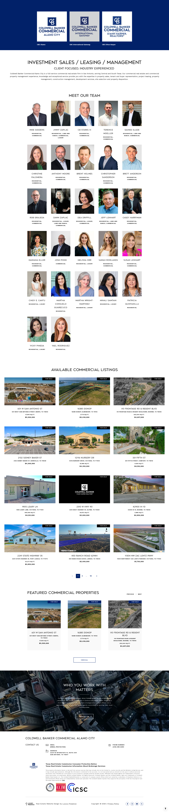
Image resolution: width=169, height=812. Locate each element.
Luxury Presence (69, 804)
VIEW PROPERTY (30, 398)
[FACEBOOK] (127, 804)
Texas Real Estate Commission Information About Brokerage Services (75, 766)
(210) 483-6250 (118, 747)
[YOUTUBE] (137, 804)
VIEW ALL (84, 660)
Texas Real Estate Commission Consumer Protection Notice (71, 764)
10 (91, 576)
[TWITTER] (141, 804)
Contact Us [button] (84, 716)
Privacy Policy (113, 804)
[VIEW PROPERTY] (30, 397)
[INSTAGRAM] (132, 804)
